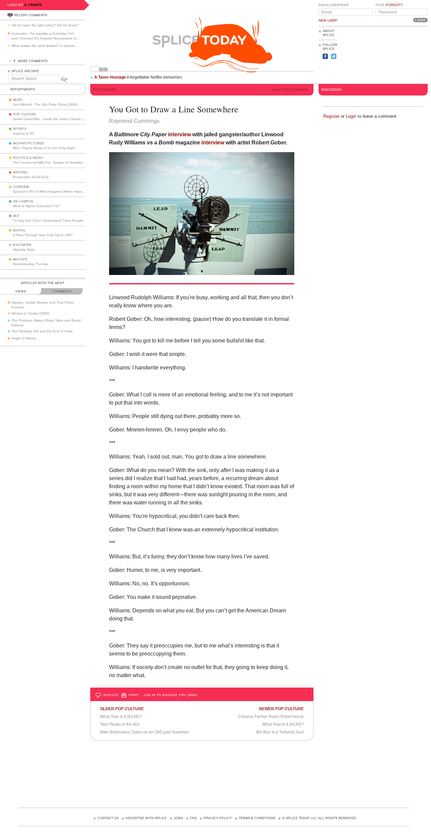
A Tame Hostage (110, 77)
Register (331, 116)
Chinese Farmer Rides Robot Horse (271, 716)
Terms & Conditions (257, 818)
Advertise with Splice (146, 818)
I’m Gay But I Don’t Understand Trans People (48, 220)
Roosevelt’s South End (30, 177)
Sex (16, 216)
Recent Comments (30, 15)
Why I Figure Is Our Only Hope (44, 148)
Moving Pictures (28, 143)
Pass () (389, 5)
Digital (19, 230)
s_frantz (33, 5)
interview (179, 134)
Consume (21, 187)
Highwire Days (24, 249)
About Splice (328, 33)
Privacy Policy (218, 818)
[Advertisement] (397, 54)
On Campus (23, 201)
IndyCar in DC (23, 133)
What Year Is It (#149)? (283, 724)
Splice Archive (25, 71)
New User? (328, 21)
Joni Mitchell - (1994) (45, 104)
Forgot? (394, 5)
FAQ (193, 818)
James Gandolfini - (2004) (52, 119)
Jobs (178, 818)
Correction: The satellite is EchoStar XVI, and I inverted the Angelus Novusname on (45, 36)
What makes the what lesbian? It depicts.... (44, 46)
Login (351, 116)
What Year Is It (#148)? (120, 716)
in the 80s (120, 724)
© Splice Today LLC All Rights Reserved (319, 818)
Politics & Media (28, 158)
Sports (19, 129)
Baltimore (22, 245)
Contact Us (108, 818)
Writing (20, 172)
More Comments (32, 61)
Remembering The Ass (30, 264)
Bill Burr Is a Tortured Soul (280, 732)
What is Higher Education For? (36, 206)
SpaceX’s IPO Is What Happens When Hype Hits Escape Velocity (63, 191)
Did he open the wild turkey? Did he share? (45, 25)
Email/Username (334, 5)
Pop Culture (24, 114)
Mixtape (20, 259)
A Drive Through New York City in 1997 (43, 235)
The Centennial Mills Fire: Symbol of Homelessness (52, 162)
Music (18, 100)
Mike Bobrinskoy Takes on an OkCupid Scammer (144, 732)
